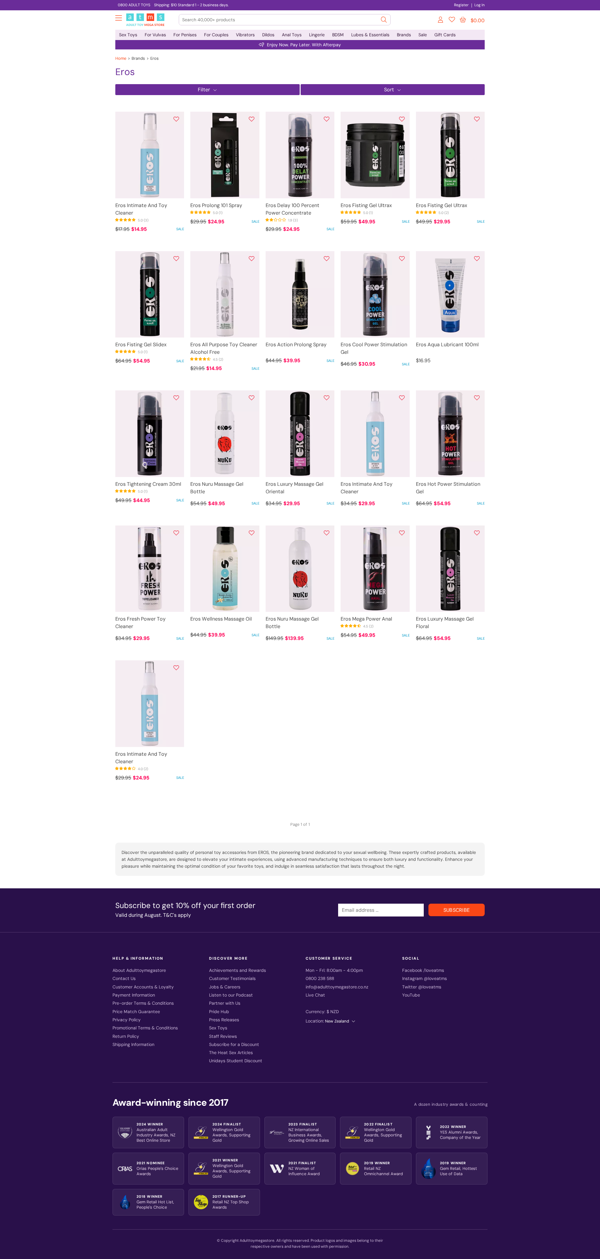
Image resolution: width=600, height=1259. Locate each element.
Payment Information (133, 995)
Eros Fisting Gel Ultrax (366, 205)
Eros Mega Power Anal (366, 619)
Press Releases (224, 1020)
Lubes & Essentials (370, 35)
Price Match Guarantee (136, 1011)
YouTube (411, 995)
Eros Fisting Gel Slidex (141, 344)
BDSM (338, 35)
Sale (422, 35)
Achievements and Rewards (237, 970)
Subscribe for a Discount (234, 1044)
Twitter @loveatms (421, 987)
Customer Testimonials (232, 978)
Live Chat (315, 995)
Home (120, 58)
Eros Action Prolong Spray (296, 344)
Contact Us (124, 978)
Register (461, 5)
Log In (479, 5)
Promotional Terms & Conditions (145, 1028)
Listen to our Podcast (231, 995)
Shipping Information (133, 1044)
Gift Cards (445, 35)
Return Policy (125, 1036)
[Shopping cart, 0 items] (463, 20)
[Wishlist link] (452, 20)
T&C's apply (177, 915)
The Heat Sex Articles (231, 1052)
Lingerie (317, 35)
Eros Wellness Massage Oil (221, 619)
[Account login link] (441, 20)
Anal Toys (292, 35)
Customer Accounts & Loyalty (143, 987)
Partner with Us (224, 1003)
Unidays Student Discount (235, 1061)
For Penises (185, 35)
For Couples (216, 35)
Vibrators (245, 35)
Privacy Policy (126, 1020)
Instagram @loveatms (424, 978)
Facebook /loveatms (423, 970)
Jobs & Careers (224, 987)
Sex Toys (128, 35)
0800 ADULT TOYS (134, 5)
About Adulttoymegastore (139, 970)
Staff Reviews (223, 1036)
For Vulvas (155, 35)
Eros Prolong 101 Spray (216, 205)
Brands (404, 35)
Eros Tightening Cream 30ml (148, 484)
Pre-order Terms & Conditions (143, 1003)
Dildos (268, 35)
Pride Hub (219, 1011)
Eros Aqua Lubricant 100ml (447, 344)
